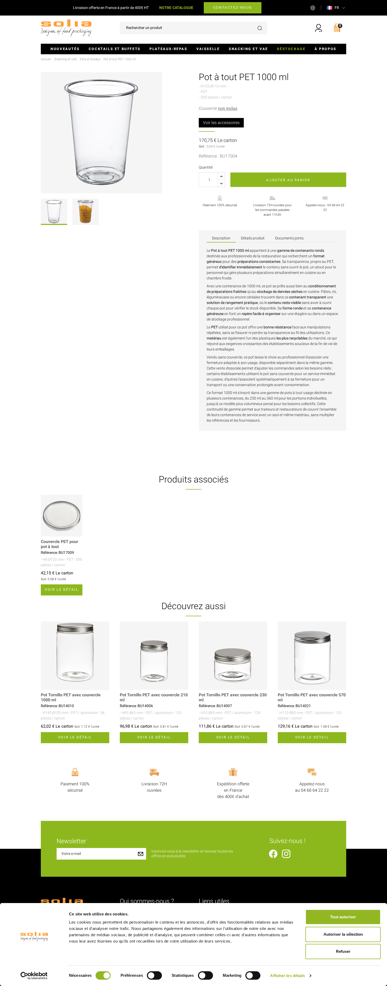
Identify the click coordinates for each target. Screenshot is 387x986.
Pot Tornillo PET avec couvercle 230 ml (233, 698)
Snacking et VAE (248, 48)
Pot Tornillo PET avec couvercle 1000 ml (71, 698)
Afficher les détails (287, 975)
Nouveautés (65, 48)
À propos (325, 48)
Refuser (343, 951)
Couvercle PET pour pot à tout (59, 544)
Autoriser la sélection (343, 934)
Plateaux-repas (168, 48)
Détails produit (253, 238)
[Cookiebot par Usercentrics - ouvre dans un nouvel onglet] (34, 976)
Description (221, 238)
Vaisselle (208, 48)
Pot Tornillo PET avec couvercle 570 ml (312, 698)
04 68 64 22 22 (315, 790)
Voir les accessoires (221, 123)
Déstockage (291, 48)
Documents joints (289, 238)
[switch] (154, 975)
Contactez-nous (232, 7)
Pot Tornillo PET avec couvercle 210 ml (154, 698)
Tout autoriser (343, 917)
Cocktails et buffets (115, 48)
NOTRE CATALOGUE (176, 8)
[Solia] (66, 28)
